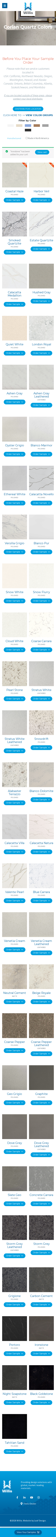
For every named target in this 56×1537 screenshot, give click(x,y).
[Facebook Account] (17, 1497)
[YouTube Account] (31, 1497)
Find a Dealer (29, 1503)
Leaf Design (40, 1520)
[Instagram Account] (38, 1497)
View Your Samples (27, 1532)
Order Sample (13, 200)
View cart (42, 152)
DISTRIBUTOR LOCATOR (28, 109)
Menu (4, 5)
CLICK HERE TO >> (28, 115)
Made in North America (38, 138)
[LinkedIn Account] (24, 1497)
